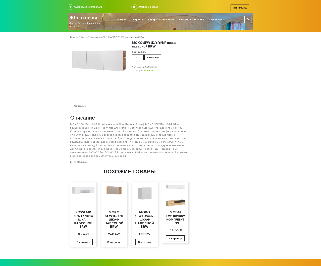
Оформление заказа (161, 19)
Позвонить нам (241, 8)
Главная (74, 37)
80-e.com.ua (83, 17)
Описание (80, 105)
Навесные (94, 37)
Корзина (138, 19)
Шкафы (83, 37)
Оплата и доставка (191, 19)
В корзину (153, 57)
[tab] (80, 106)
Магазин (122, 19)
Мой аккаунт (216, 19)
